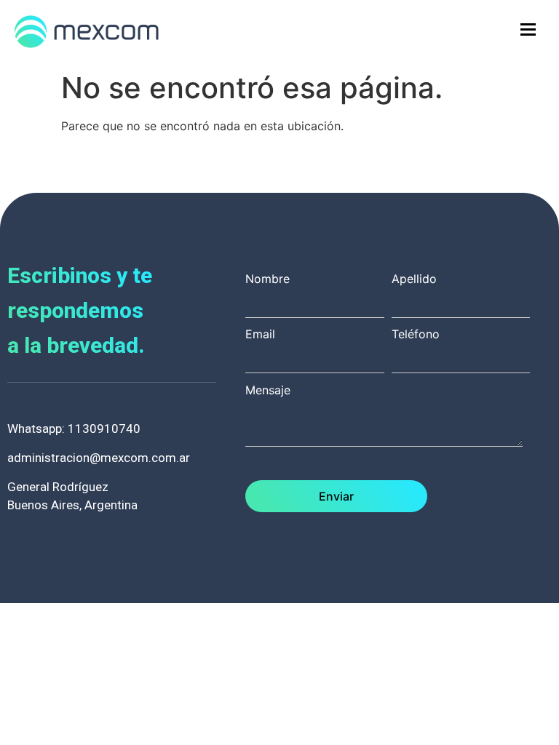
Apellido (414, 279)
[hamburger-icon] (528, 29)
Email (260, 334)
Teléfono (416, 334)
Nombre (267, 279)
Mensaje (267, 390)
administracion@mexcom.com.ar (98, 457)
